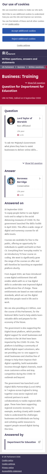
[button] (35, 83)
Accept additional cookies (23, 31)
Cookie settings (23, 45)
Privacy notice (8, 468)
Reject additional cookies (23, 39)
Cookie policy (7, 460)
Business (21, 67)
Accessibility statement (12, 471)
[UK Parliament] (9, 53)
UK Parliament (8, 67)
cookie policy (13, 24)
